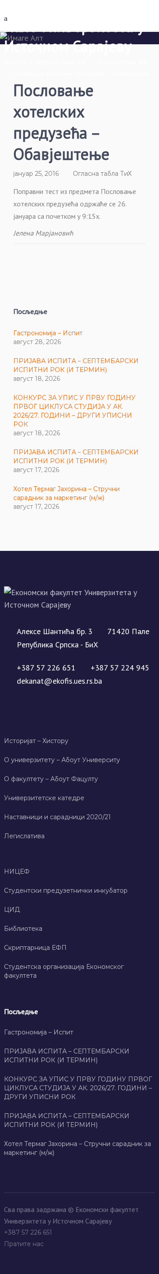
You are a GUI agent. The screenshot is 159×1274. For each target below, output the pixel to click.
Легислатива (24, 836)
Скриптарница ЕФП (35, 948)
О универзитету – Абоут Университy (62, 760)
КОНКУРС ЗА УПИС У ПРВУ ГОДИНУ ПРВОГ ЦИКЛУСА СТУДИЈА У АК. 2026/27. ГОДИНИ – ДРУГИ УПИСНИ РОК (78, 1088)
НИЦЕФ (17, 871)
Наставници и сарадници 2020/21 (57, 817)
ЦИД (12, 910)
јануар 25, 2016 (36, 174)
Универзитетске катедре (44, 798)
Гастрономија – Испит (48, 333)
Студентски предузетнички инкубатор (66, 891)
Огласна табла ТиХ (61, 62)
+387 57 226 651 (29, 1232)
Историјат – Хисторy (36, 741)
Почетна (15, 62)
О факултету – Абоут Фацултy (51, 779)
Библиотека (23, 929)
